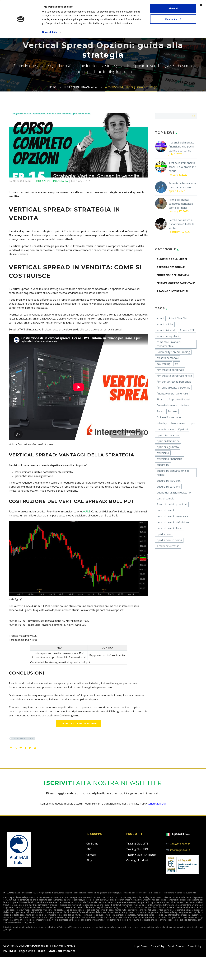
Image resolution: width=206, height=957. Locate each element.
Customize (171, 19)
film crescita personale (170, 370)
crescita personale (168, 358)
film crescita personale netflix (174, 375)
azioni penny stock (168, 336)
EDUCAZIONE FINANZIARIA (51, 181)
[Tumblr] (25, 748)
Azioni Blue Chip (178, 318)
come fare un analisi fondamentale (169, 344)
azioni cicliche (165, 324)
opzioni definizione (168, 441)
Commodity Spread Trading (173, 352)
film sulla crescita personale (173, 387)
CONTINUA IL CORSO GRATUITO (78, 723)
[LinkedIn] (30, 748)
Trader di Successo (168, 546)
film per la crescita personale (174, 381)
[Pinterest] (20, 748)
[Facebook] (11, 748)
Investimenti (178, 423)
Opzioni (183, 429)
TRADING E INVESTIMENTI (172, 291)
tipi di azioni (164, 534)
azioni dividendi (166, 330)
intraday (162, 423)
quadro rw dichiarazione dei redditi (173, 472)
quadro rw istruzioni (169, 480)
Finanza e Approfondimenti (173, 399)
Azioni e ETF (187, 330)
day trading (163, 364)
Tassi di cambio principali (172, 504)
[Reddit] (35, 748)
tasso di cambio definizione (173, 522)
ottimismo (163, 453)
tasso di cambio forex (170, 528)
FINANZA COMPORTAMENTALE (176, 283)
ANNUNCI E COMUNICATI (172, 259)
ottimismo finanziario (170, 459)
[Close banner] (201, 5)
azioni (160, 318)
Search (193, 116)
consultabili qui (156, 803)
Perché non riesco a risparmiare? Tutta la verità (181, 224)
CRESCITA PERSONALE (171, 267)
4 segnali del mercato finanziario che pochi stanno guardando (181, 146)
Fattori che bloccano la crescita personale (182, 185)
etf (176, 364)
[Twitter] (15, 748)
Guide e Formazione (23, 738)
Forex (160, 411)
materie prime (165, 429)
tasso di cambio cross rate (172, 516)
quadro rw (163, 465)
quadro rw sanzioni (168, 486)
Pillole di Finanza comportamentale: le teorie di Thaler (181, 203)
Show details (49, 32)
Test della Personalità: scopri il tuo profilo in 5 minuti (183, 167)
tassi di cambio (165, 498)
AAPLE (86, 511)
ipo (193, 423)
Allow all (173, 8)
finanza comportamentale (172, 393)
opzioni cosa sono (168, 435)
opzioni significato (168, 447)
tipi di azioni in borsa (169, 540)
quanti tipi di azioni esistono (174, 492)
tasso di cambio (166, 510)
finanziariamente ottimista (173, 405)
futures (172, 411)
